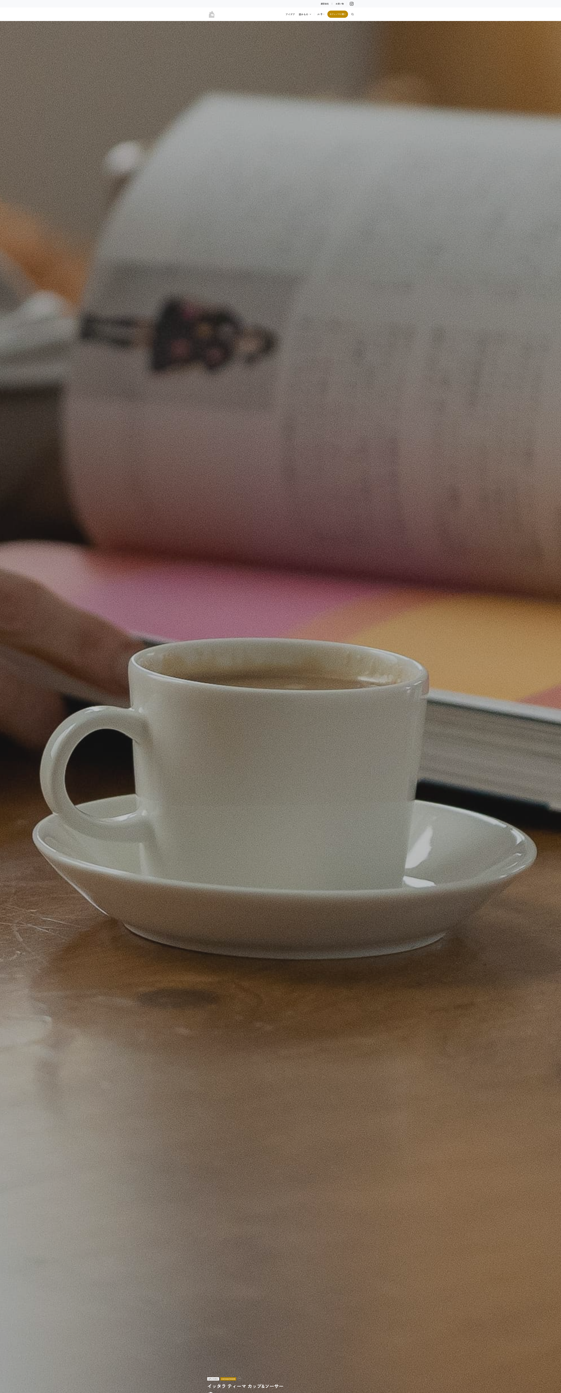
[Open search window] (352, 14)
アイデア (290, 14)
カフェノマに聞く (338, 14)
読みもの (303, 14)
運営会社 (325, 3)
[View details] (352, 4)
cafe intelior (213, 1378)
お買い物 (340, 3)
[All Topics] (239, 1379)
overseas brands (228, 1378)
